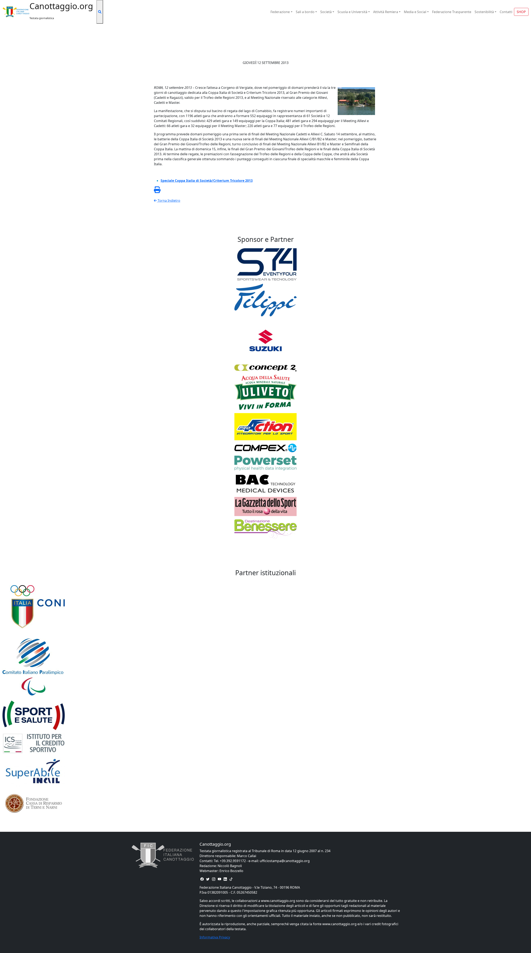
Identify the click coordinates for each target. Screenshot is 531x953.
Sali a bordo (305, 12)
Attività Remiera (385, 12)
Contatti (506, 12)
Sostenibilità (484, 12)
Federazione (280, 12)
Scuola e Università (352, 12)
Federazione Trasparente (451, 12)
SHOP (521, 12)
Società (326, 12)
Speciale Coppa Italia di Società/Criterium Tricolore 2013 (207, 180)
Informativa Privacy (215, 937)
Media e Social (415, 12)
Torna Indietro (168, 200)
